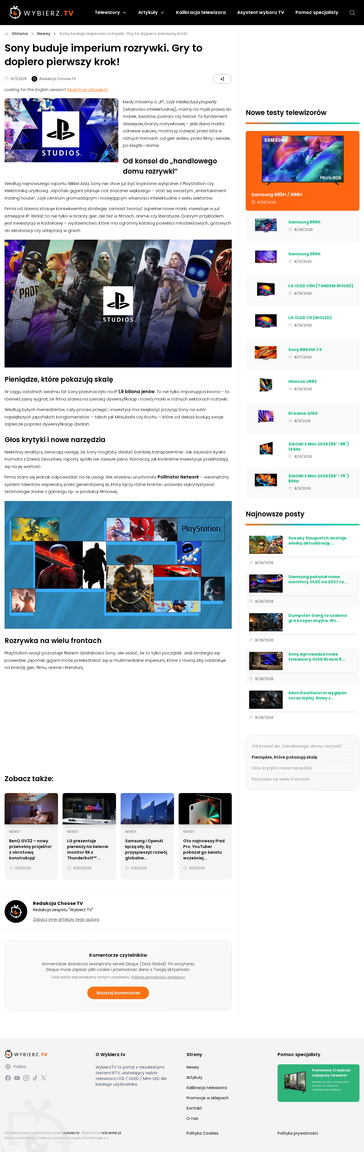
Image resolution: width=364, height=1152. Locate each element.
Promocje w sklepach (208, 1098)
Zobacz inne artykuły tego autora (66, 919)
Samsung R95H (304, 222)
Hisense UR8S (302, 381)
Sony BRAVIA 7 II (305, 349)
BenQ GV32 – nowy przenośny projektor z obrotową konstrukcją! (30, 849)
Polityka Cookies (202, 1133)
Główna (20, 33)
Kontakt (194, 1108)
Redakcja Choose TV (58, 78)
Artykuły (148, 12)
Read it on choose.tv (87, 90)
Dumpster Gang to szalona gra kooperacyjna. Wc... (317, 618)
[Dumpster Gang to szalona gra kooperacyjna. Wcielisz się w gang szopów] (265, 622)
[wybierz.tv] (41, 12)
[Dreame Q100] (265, 417)
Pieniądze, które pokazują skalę (284, 757)
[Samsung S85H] (265, 257)
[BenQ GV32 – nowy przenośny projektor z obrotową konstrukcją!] (31, 808)
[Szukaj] (352, 12)
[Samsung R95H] (265, 225)
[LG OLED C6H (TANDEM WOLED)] (265, 289)
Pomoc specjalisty (316, 12)
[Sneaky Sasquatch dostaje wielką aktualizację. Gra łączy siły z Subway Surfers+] (265, 545)
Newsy (43, 33)
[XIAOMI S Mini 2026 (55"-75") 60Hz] (265, 480)
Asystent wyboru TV (260, 12)
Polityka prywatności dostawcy (158, 977)
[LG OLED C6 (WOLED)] (265, 321)
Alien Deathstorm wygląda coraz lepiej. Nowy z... (317, 696)
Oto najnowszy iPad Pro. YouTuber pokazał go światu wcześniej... (204, 849)
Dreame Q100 (303, 413)
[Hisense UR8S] (265, 385)
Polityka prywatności (298, 1133)
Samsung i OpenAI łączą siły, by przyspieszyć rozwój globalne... (146, 849)
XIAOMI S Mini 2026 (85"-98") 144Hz (318, 447)
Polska (20, 1066)
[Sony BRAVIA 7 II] (265, 353)
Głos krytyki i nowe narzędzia (282, 768)
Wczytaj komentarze (118, 993)
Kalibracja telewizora (201, 12)
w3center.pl (111, 1132)
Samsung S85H (304, 254)
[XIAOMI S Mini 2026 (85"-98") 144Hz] (265, 448)
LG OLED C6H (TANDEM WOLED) (320, 286)
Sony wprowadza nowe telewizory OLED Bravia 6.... (317, 657)
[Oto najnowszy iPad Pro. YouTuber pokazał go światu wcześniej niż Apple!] (205, 808)
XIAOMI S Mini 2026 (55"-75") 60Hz (318, 479)
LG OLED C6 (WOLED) (310, 318)
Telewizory (107, 12)
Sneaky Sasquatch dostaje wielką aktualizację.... (317, 541)
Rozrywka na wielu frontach (280, 779)
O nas (192, 1118)
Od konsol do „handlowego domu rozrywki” (297, 746)
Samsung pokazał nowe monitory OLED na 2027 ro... (318, 579)
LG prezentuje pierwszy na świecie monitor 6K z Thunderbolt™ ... (87, 849)
